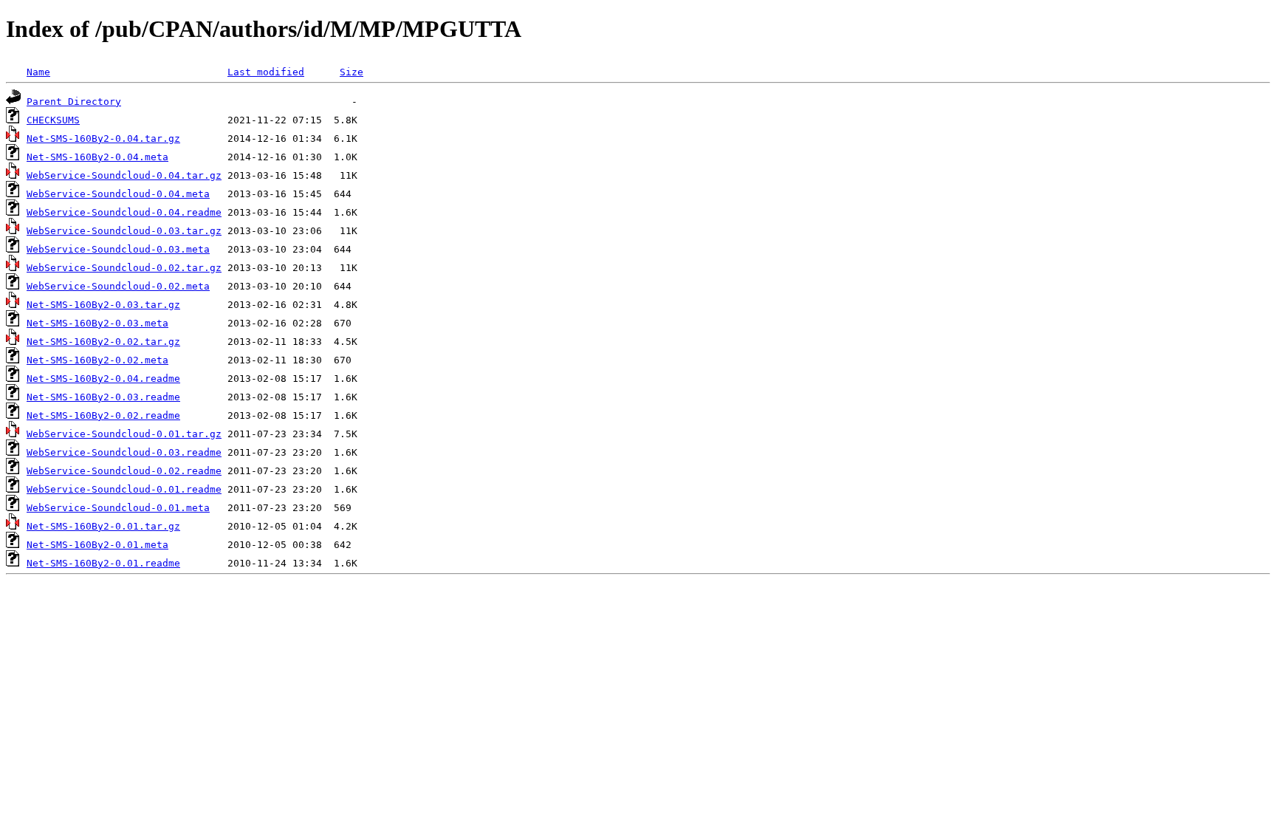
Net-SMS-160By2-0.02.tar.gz (103, 341)
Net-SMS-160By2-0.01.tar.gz (103, 526)
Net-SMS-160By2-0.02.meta (97, 360)
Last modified (265, 72)
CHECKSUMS (53, 120)
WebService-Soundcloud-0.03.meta (118, 249)
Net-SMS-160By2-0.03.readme (103, 397)
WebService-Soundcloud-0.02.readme (124, 470)
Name (38, 72)
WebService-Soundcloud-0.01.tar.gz (124, 433)
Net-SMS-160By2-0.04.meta (97, 156)
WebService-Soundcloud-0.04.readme (124, 212)
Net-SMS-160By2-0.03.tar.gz (103, 304)
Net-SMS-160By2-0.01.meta (97, 544)
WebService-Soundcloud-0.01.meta (118, 507)
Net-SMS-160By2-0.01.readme (103, 563)
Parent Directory (74, 101)
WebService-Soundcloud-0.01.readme (124, 489)
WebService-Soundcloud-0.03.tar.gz (124, 230)
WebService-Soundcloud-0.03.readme (124, 452)
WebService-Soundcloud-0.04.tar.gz (124, 175)
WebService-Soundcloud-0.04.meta (118, 193)
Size (351, 72)
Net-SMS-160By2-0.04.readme (103, 378)
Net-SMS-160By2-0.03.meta (97, 323)
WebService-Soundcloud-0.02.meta (118, 286)
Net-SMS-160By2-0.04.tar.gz (103, 138)
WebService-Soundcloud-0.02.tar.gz (124, 267)
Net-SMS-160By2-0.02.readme (103, 415)
